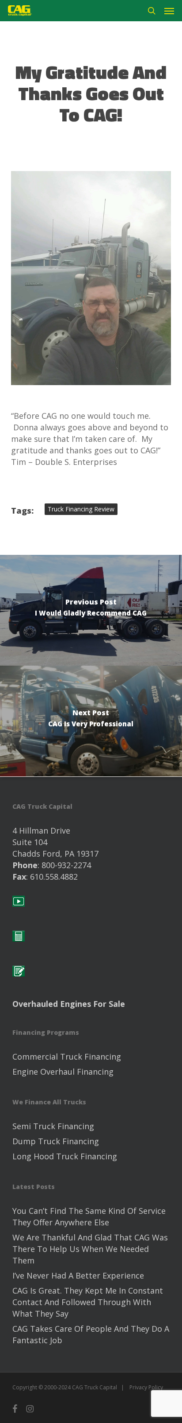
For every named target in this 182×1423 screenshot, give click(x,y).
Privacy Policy (146, 1387)
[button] (169, 10)
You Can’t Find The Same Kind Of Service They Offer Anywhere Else (89, 1216)
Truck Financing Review (81, 509)
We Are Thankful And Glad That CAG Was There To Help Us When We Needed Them (90, 1249)
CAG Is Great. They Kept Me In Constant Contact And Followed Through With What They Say (87, 1302)
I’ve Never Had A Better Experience (78, 1275)
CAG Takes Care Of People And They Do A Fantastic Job (90, 1334)
